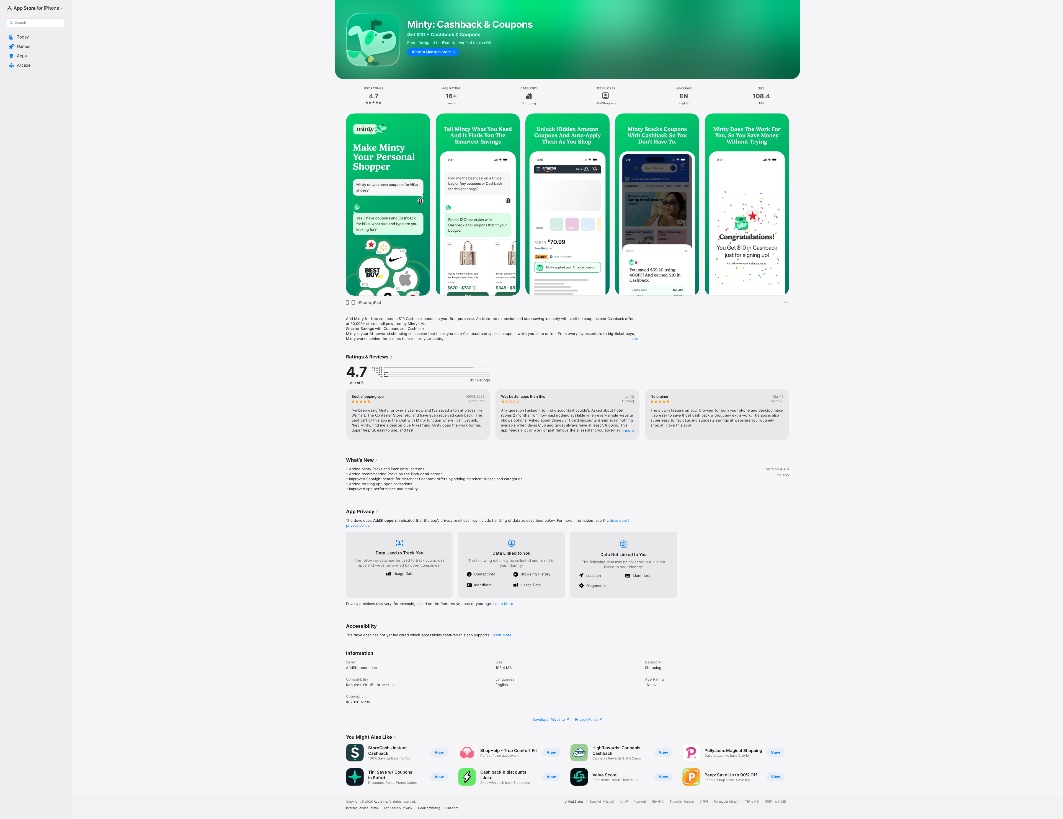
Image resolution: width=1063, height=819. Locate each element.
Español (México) (601, 801)
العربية (624, 801)
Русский (640, 801)
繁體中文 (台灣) (775, 801)
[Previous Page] (340, 204)
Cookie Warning (429, 808)
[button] (35, 37)
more (633, 338)
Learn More (503, 603)
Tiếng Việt (752, 801)
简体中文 (658, 801)
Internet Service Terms (362, 808)
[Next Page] (794, 204)
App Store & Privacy (398, 808)
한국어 (704, 801)
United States (574, 801)
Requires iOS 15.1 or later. (368, 685)
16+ (648, 685)
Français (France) (682, 801)
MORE (629, 430)
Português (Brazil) (726, 801)
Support (452, 808)
